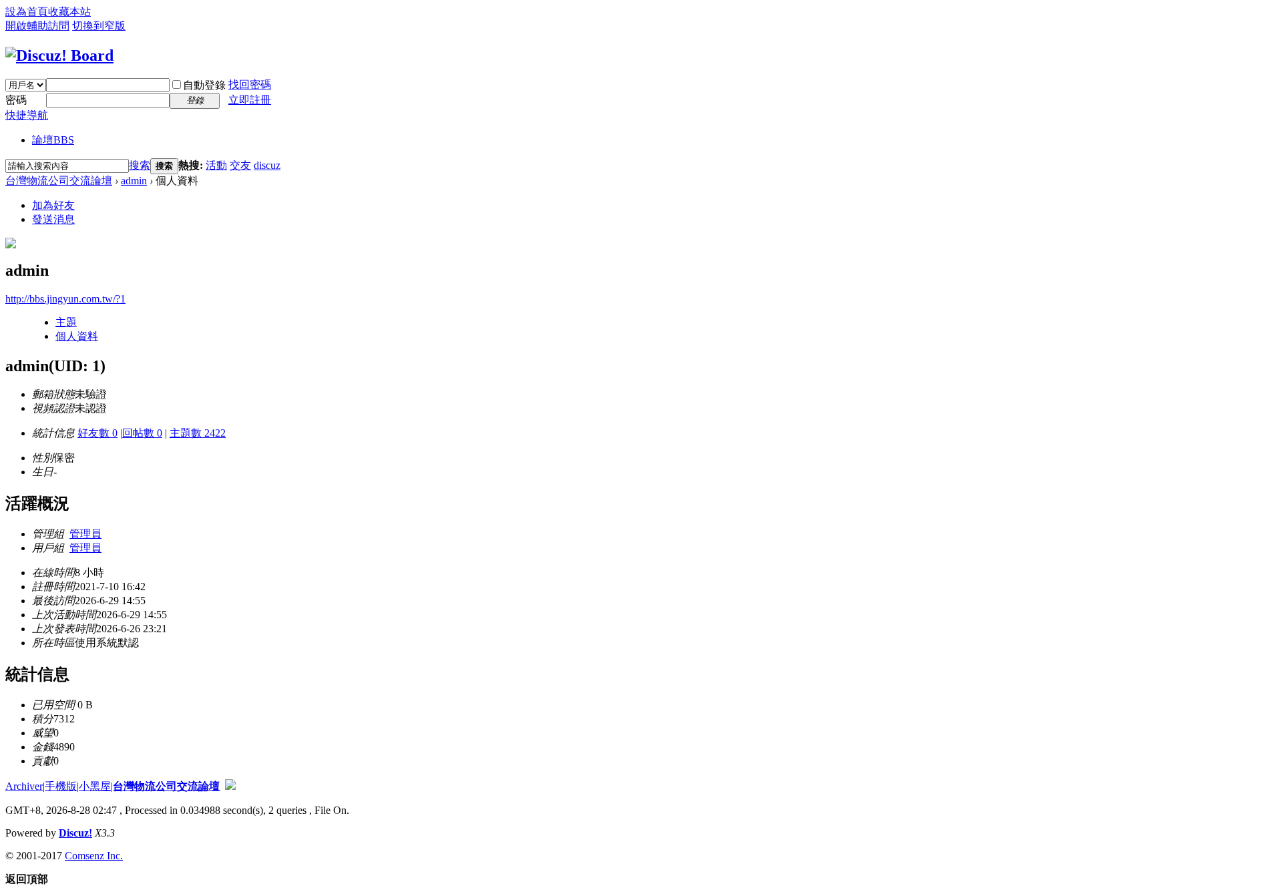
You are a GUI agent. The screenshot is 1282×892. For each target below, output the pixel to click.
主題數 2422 (198, 433)
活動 (216, 165)
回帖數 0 (142, 433)
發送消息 (53, 219)
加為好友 (53, 205)
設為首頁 (26, 11)
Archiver (24, 786)
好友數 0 (97, 433)
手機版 (61, 786)
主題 (66, 322)
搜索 (139, 165)
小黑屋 (95, 786)
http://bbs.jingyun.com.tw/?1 (65, 298)
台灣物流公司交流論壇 (58, 180)
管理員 (85, 533)
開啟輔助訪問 (37, 25)
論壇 (53, 140)
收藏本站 (69, 11)
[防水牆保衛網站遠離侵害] (230, 786)
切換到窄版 (99, 25)
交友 (240, 165)
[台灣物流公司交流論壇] (59, 55)
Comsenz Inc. (94, 855)
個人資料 (76, 336)
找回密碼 (249, 84)
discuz (267, 165)
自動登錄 (204, 85)
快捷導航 (26, 115)
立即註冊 (249, 99)
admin (134, 180)
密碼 (16, 99)
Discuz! (75, 833)
